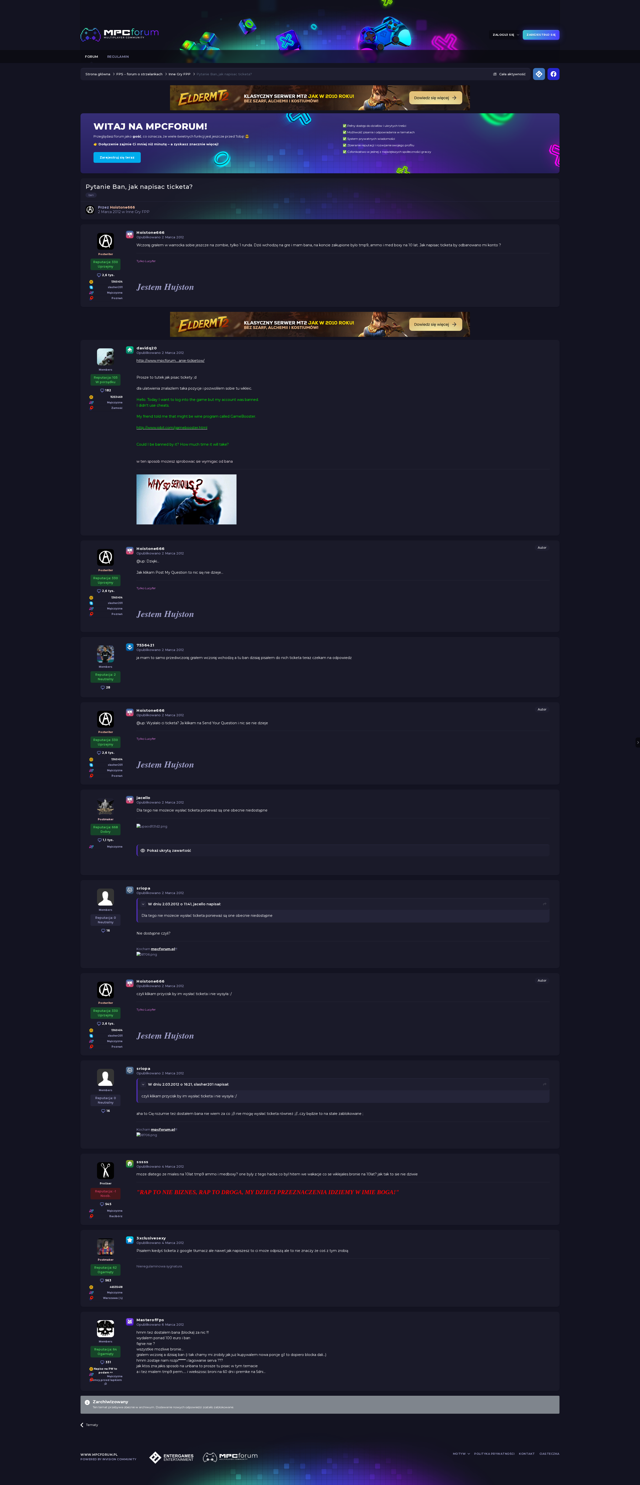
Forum (91, 57)
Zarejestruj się (541, 35)
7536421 (145, 645)
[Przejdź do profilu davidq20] (105, 356)
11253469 (116, 397)
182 (107, 390)
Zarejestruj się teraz (117, 157)
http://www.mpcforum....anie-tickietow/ (170, 360)
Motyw (460, 1453)
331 (107, 1362)
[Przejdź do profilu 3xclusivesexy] (105, 1246)
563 (107, 1280)
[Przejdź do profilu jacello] (105, 806)
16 (108, 930)
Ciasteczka (550, 1453)
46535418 (116, 1287)
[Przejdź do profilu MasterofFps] (105, 1328)
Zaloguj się (504, 35)
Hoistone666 (150, 232)
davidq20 (146, 348)
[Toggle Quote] (143, 904)
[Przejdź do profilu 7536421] (105, 653)
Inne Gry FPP (138, 212)
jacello (143, 797)
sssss (142, 1161)
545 (107, 1204)
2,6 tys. (107, 275)
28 (107, 687)
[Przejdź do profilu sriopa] (105, 897)
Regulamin (118, 57)
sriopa (143, 888)
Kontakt (527, 1453)
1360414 (117, 281)
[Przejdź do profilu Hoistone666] (90, 209)
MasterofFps (150, 1319)
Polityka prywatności (494, 1453)
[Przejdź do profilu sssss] (105, 1170)
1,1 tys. (108, 840)
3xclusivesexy (151, 1238)
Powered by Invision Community (108, 1459)
